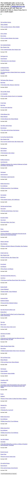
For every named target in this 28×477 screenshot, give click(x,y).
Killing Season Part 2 (5, 428)
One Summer (3, 195)
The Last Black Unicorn (6, 22)
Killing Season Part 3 (5, 416)
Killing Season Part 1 (5, 183)
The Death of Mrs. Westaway (7, 80)
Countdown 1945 (4, 380)
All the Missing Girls (5, 114)
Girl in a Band (4, 33)
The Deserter (3, 368)
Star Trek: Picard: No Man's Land (8, 309)
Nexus (2, 229)
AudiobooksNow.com (18, 6)
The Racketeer (4, 148)
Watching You (4, 405)
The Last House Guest (5, 357)
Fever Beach (3, 264)
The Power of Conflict (5, 333)
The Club (3, 322)
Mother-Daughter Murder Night (7, 346)
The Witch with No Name (6, 125)
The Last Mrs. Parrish (5, 91)
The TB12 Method (5, 439)
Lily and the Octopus (5, 463)
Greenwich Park (4, 298)
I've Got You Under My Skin (7, 137)
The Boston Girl (4, 56)
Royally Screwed (4, 452)
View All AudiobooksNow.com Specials (8, 473)
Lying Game (3, 103)
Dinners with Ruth (4, 241)
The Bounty (3, 172)
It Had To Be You (4, 252)
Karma (2, 394)
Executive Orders (4, 217)
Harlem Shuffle (4, 287)
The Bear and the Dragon (6, 206)
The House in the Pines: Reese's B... (8, 275)
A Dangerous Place (5, 67)
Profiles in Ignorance (5, 159)
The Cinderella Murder (5, 45)
